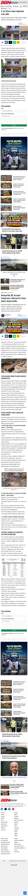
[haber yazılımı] (14, 865)
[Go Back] (25, 893)
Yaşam (2, 818)
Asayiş (2, 814)
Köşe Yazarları (4, 838)
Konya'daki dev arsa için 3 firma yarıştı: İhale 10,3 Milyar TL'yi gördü (19, 178)
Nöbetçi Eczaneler (5, 853)
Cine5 (15, 850)
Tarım (15, 826)
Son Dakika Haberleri (19, 848)
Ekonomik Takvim (5, 851)
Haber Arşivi (17, 844)
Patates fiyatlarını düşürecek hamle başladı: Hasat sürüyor (19, 208)
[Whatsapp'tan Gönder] (14, 42)
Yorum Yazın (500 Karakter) (7, 113)
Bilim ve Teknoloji (18, 820)
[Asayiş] (14, 241)
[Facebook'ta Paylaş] (6, 42)
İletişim (16, 842)
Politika (3, 828)
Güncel (2, 6)
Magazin (16, 818)
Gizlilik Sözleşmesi (19, 840)
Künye (15, 838)
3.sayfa (3, 816)
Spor (2, 820)
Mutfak (16, 829)
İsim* (2, 108)
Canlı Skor (16, 851)
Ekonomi (3, 829)
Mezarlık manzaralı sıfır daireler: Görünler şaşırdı (14, 273)
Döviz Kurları (4, 846)
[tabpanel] (14, 266)
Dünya (16, 812)
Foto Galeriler (4, 840)
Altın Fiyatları (4, 848)
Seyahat (16, 822)
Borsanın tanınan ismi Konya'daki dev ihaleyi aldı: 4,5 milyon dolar (19, 193)
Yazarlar (16, 816)
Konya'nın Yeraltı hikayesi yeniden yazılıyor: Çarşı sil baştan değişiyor (19, 200)
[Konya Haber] (14, 219)
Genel (15, 831)
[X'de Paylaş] (10, 42)
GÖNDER (14, 125)
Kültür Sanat (4, 826)
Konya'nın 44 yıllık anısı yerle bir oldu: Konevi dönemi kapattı (18, 185)
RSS (5, 860)
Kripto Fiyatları (4, 850)
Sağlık (15, 824)
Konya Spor (16, 6)
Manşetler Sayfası (5, 842)
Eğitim (16, 814)
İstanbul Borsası (5, 844)
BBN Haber (4, 8)
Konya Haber (8, 6)
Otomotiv (16, 828)
